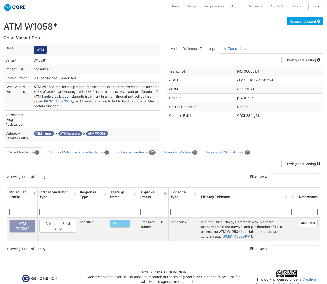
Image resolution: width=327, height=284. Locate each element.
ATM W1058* (22, 226)
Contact (277, 6)
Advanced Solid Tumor (57, 226)
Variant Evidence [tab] (22, 152)
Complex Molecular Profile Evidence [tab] (77, 152)
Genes (191, 6)
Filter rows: (258, 176)
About (236, 6)
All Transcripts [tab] (235, 48)
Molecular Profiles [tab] (180, 152)
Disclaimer (256, 6)
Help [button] (295, 6)
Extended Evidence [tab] (135, 152)
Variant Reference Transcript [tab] (193, 48)
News (174, 6)
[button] (34, 194)
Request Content (303, 21)
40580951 (308, 223)
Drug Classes (213, 6)
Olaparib (120, 224)
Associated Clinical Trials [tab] (227, 152)
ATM (40, 50)
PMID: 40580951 (58, 101)
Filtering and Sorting (300, 60)
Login (315, 6)
